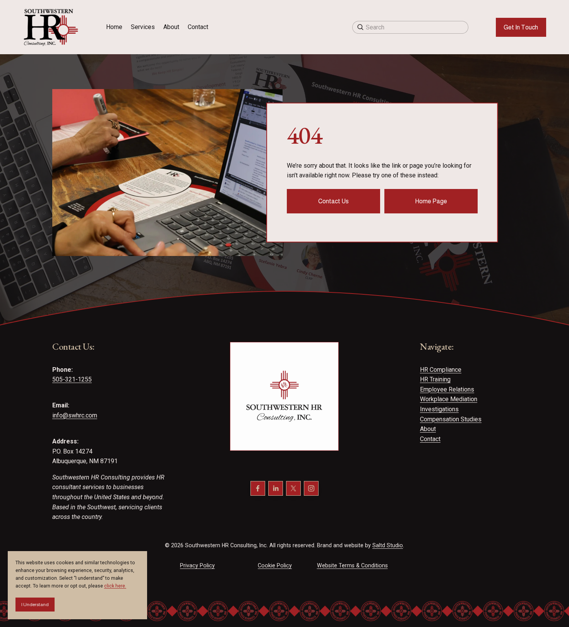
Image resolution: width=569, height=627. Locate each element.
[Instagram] (311, 488)
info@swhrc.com (74, 415)
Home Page (431, 201)
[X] (293, 488)
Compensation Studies (451, 419)
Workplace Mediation (448, 399)
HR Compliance (440, 369)
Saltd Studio (387, 545)
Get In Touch (521, 27)
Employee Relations (447, 389)
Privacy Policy (197, 565)
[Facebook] (257, 488)
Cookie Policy (275, 565)
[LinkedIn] (275, 488)
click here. (115, 586)
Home (114, 27)
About (171, 27)
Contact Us (333, 201)
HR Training (435, 379)
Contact (198, 27)
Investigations (439, 409)
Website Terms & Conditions (352, 565)
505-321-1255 (72, 379)
